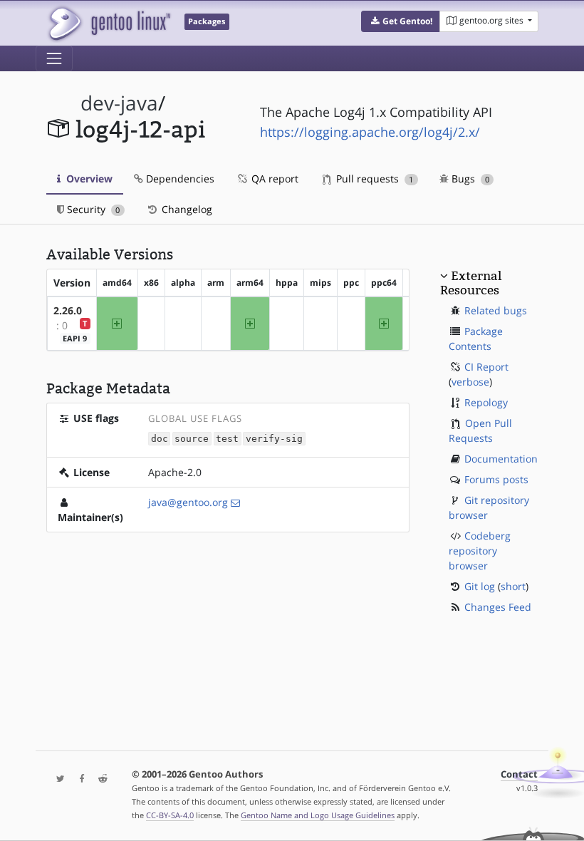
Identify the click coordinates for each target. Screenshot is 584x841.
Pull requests (373, 178)
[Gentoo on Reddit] (99, 779)
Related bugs (495, 310)
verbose (470, 381)
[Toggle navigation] (54, 58)
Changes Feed (497, 607)
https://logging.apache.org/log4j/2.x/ (370, 131)
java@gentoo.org (188, 502)
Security (92, 209)
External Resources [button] (470, 283)
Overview (88, 178)
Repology (486, 402)
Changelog (185, 209)
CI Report (486, 366)
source (191, 438)
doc (159, 438)
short (513, 586)
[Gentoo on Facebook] (78, 779)
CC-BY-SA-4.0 (170, 815)
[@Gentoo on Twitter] (57, 779)
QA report (273, 178)
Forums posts (496, 479)
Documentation (501, 458)
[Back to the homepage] (109, 23)
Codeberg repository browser (480, 550)
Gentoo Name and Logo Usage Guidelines (318, 815)
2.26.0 (67, 310)
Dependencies (178, 178)
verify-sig (274, 438)
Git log (479, 586)
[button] (400, 21)
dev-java (119, 103)
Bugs (469, 178)
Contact (519, 774)
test (227, 438)
